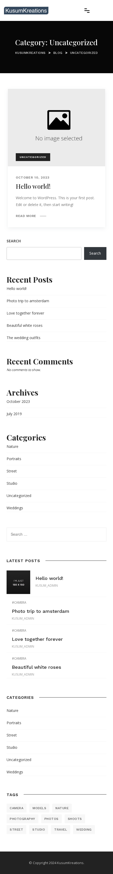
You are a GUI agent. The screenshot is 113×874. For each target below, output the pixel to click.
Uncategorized (33, 157)
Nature (12, 446)
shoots (75, 819)
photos (51, 819)
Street (12, 471)
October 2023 (18, 401)
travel (60, 829)
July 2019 (14, 413)
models (39, 808)
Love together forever (25, 313)
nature (62, 808)
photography (22, 819)
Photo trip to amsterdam (28, 300)
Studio (12, 483)
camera (20, 602)
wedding (84, 829)
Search (14, 240)
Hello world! (33, 186)
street (16, 829)
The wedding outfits (23, 337)
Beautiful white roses (25, 325)
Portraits (14, 458)
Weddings (15, 507)
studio (38, 829)
